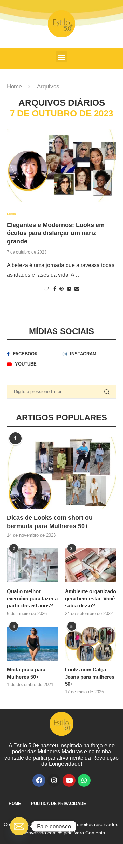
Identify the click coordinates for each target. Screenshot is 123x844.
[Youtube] (69, 780)
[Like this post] (46, 288)
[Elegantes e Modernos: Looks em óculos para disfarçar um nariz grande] (61, 165)
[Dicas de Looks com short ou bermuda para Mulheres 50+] (61, 473)
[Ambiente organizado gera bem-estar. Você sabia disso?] (90, 565)
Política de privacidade (58, 803)
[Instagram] (53, 780)
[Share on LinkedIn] (69, 288)
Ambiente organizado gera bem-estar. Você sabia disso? (90, 598)
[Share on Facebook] (54, 288)
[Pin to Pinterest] (61, 288)
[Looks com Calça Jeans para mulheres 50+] (90, 644)
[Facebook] (38, 780)
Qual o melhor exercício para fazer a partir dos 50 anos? (32, 598)
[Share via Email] (76, 288)
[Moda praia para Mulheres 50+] (32, 644)
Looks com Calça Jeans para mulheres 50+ (89, 677)
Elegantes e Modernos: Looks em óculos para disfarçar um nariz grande (56, 233)
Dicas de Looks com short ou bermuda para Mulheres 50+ (50, 522)
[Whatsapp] (84, 780)
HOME (15, 803)
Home (14, 86)
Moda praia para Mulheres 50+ (26, 673)
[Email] (19, 826)
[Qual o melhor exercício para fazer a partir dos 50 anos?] (32, 565)
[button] (61, 56)
